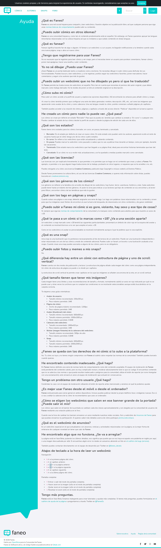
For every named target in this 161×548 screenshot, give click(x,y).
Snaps (44, 11)
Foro (54, 11)
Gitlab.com (57, 545)
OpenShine (16, 542)
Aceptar (141, 3)
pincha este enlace (126, 418)
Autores (31, 11)
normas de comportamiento (72, 211)
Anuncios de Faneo (144, 415)
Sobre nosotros (122, 534)
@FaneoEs (99, 501)
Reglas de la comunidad (147, 534)
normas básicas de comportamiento (60, 27)
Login (152, 10)
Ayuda (133, 534)
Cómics (18, 11)
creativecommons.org (59, 176)
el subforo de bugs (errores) (137, 441)
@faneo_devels (115, 446)
